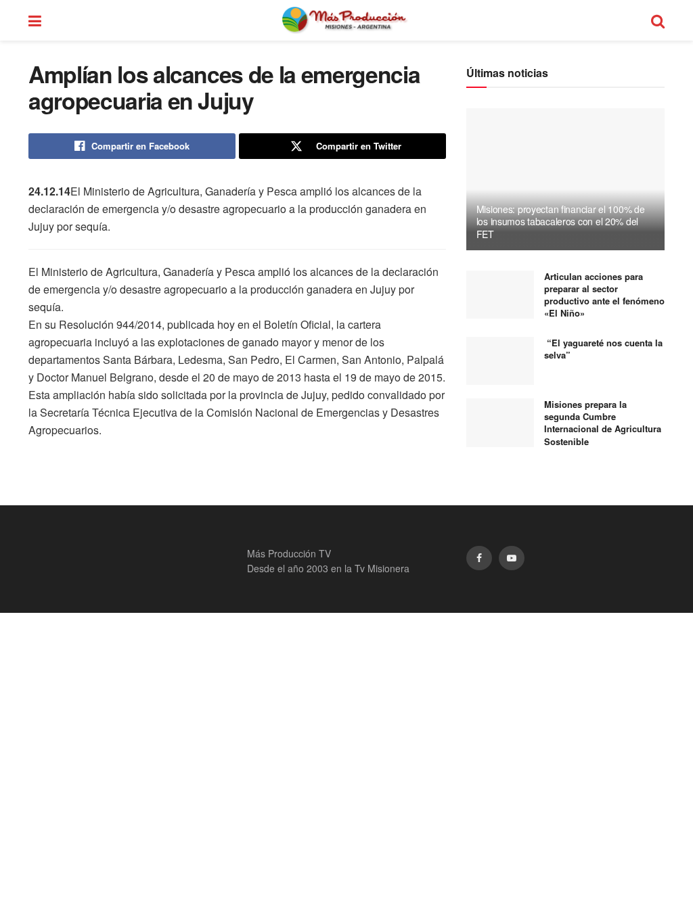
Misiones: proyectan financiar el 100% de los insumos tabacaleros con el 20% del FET (560, 221)
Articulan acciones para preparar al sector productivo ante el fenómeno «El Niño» (604, 295)
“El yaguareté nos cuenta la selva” (603, 348)
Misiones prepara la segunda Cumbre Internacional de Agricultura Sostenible (602, 423)
